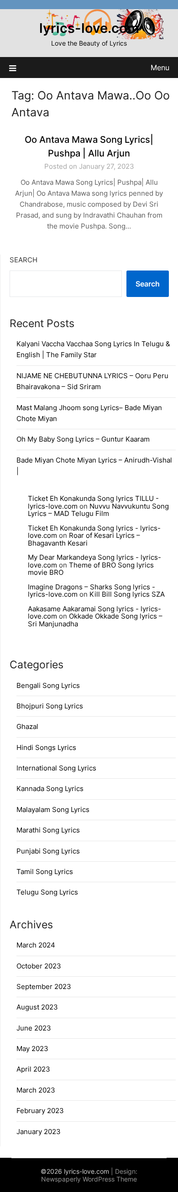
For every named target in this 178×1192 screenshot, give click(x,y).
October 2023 (38, 966)
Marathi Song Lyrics (48, 830)
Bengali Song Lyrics (48, 685)
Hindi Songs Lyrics (46, 747)
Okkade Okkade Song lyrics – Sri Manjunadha (95, 620)
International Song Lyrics (56, 768)
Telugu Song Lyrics (47, 892)
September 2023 (43, 986)
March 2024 (35, 945)
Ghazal (27, 726)
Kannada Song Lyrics (50, 788)
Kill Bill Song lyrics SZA (127, 594)
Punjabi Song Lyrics (48, 851)
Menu (160, 67)
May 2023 (32, 1048)
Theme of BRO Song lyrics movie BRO (91, 569)
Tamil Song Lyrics (44, 871)
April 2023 (33, 1069)
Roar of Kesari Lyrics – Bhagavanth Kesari (84, 539)
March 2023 (35, 1090)
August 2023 (37, 1007)
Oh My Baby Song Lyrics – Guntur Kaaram (83, 439)
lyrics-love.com (89, 28)
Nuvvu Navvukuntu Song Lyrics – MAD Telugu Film (98, 510)
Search (23, 259)
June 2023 (33, 1028)
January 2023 (38, 1131)
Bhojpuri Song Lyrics (49, 706)
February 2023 (40, 1110)
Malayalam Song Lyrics (52, 809)
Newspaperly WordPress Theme (89, 1179)
